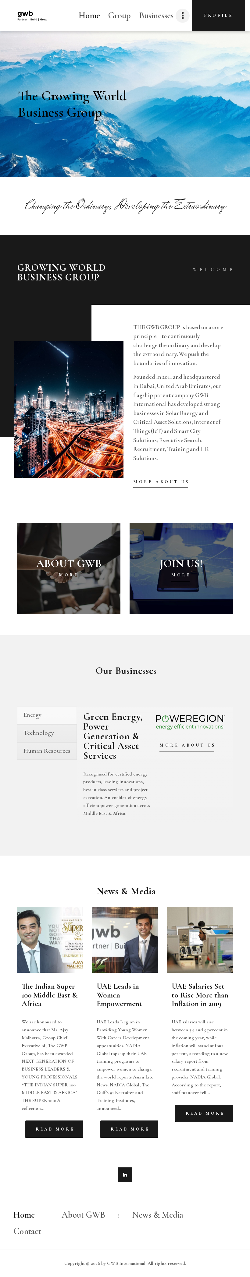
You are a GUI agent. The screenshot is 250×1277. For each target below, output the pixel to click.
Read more (55, 1129)
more (68, 575)
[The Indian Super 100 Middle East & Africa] (50, 940)
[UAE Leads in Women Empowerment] (125, 940)
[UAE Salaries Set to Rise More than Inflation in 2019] (200, 940)
